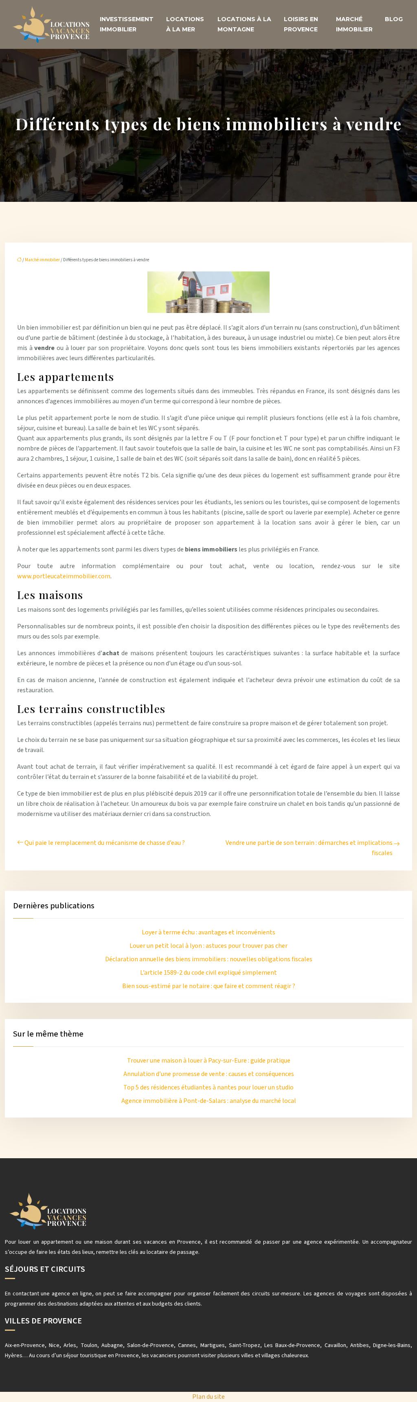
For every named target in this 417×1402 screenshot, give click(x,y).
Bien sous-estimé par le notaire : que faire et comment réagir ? (208, 986)
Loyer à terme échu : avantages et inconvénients (208, 932)
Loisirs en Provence (301, 24)
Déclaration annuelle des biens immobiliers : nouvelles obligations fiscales (208, 959)
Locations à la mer (185, 24)
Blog (394, 19)
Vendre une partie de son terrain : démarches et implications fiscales (309, 847)
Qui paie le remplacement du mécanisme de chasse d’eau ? (104, 842)
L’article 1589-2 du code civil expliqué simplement (208, 972)
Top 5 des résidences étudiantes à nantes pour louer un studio (208, 1087)
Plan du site (208, 1396)
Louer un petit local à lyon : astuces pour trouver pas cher (208, 945)
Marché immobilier (354, 24)
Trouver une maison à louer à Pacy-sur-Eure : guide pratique (208, 1060)
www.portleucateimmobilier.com (63, 576)
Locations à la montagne (244, 24)
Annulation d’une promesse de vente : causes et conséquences (208, 1074)
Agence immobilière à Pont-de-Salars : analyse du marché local (208, 1100)
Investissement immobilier (127, 24)
